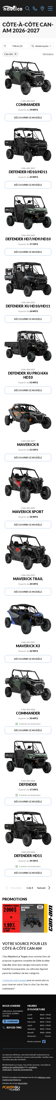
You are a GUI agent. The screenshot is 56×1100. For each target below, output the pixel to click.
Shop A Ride (22, 1083)
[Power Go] (28, 1088)
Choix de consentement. (23, 1069)
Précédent (16, 887)
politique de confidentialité (13, 1067)
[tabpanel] (39, 1025)
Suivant (41, 887)
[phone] (35, 8)
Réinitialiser (48, 54)
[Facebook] (44, 1041)
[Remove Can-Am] (15, 54)
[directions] (42, 8)
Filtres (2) (17, 45)
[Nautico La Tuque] (12, 8)
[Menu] (50, 8)
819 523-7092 (14, 1027)
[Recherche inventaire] (27, 8)
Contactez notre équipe (14, 980)
